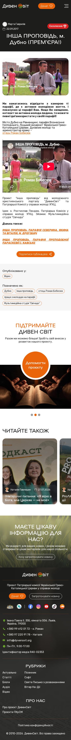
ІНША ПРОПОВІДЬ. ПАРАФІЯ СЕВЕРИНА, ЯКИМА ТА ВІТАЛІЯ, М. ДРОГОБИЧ (35, 232)
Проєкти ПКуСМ (12, 712)
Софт (27, 677)
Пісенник (30, 672)
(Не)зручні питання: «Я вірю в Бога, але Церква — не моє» (28, 498)
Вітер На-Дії (32, 687)
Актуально (9, 672)
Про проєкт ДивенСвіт (16, 707)
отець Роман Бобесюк (16, 133)
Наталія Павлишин (21, 489)
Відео (7, 276)
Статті (6, 677)
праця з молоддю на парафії (19, 297)
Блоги (6, 682)
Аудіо (6, 687)
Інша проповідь (25, 291)
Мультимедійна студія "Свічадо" (22, 303)
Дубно (7, 291)
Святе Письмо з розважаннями (44, 682)
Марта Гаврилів (16, 24)
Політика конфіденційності (35, 725)
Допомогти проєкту (35, 364)
